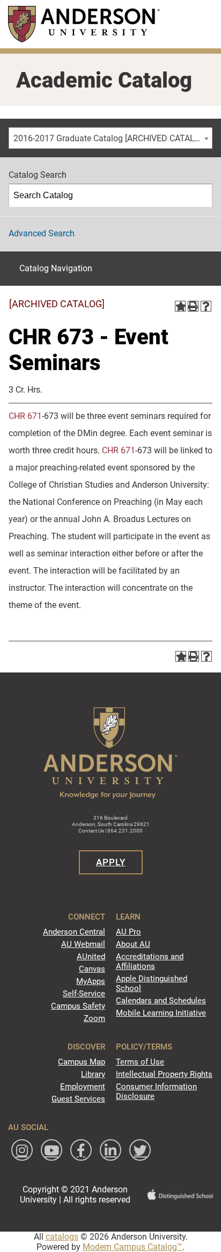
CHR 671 (25, 416)
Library (93, 1074)
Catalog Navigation (55, 268)
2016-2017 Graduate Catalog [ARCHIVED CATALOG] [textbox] (110, 138)
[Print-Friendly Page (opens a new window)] (193, 306)
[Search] (201, 195)
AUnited (91, 956)
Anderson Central (74, 932)
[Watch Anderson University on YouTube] (51, 1150)
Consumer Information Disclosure (156, 1091)
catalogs (62, 1237)
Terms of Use (140, 1062)
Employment (82, 1086)
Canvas (92, 969)
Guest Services (78, 1099)
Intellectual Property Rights (164, 1074)
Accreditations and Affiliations (149, 961)
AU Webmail (83, 944)
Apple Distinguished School (151, 983)
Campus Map (81, 1062)
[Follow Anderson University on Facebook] (81, 1150)
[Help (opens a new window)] (206, 306)
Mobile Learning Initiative (161, 1013)
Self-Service (84, 993)
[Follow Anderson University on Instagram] (22, 1150)
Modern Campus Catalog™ (132, 1247)
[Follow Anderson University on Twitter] (140, 1150)
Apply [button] (111, 862)
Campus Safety (78, 1006)
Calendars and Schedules (161, 1000)
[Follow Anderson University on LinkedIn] (110, 1150)
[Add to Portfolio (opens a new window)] (180, 306)
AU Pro (128, 932)
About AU (133, 944)
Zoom (94, 1018)
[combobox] (110, 138)
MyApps (90, 981)
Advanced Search (42, 233)
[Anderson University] (84, 24)
